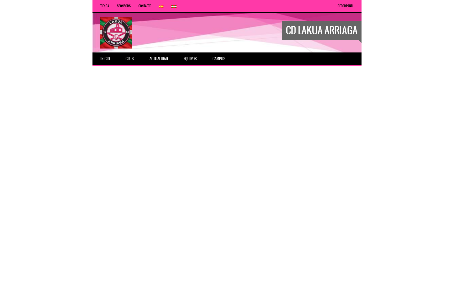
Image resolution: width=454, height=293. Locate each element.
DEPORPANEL (346, 6)
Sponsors (124, 6)
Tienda (104, 6)
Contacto (144, 6)
